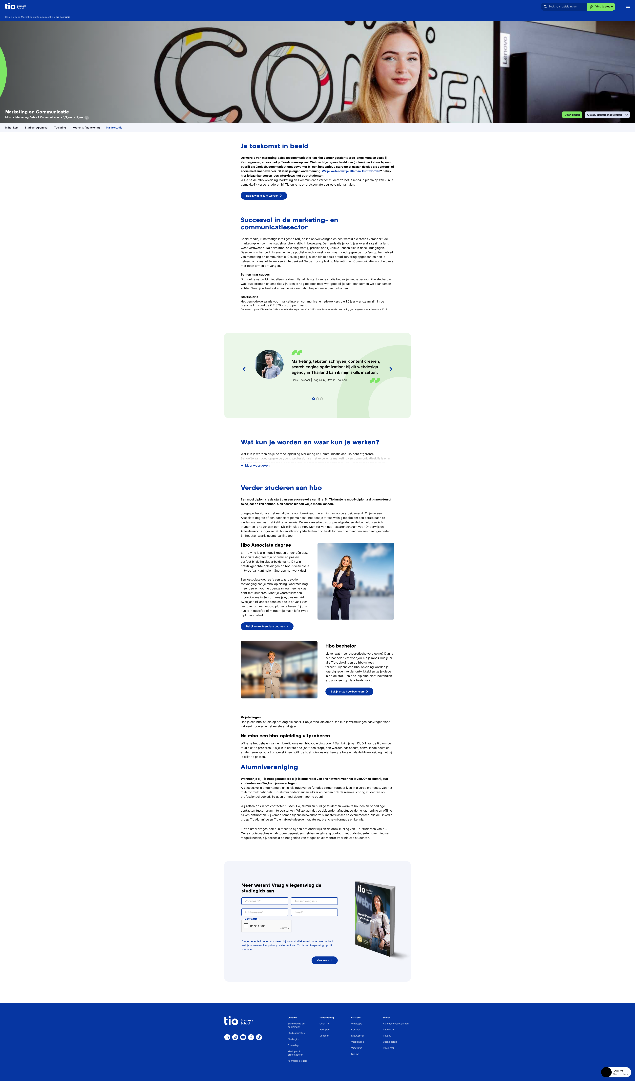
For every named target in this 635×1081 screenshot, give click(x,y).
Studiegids (293, 1039)
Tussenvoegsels (306, 901)
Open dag (293, 1045)
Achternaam (253, 912)
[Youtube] (243, 1037)
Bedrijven (324, 1029)
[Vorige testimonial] (244, 369)
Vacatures (356, 1047)
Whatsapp (356, 1023)
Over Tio (324, 1023)
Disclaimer (388, 1047)
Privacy (387, 1035)
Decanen (324, 1035)
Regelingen (389, 1029)
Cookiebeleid (390, 1041)
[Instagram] (235, 1037)
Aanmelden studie (297, 1060)
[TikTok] (259, 1037)
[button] (317, 465)
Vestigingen (357, 1041)
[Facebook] (251, 1037)
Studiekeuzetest (296, 1033)
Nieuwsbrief (357, 1035)
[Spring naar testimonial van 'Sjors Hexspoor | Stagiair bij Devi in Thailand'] (313, 398)
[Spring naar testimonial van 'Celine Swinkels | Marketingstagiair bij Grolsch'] (317, 398)
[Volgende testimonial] (391, 369)
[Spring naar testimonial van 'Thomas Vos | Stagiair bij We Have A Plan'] (321, 398)
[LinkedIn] (227, 1037)
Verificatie (251, 918)
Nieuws (355, 1054)
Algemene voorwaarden (396, 1023)
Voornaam (252, 901)
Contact (355, 1029)
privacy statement (279, 945)
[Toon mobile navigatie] (628, 6)
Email (298, 912)
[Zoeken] (545, 6)
